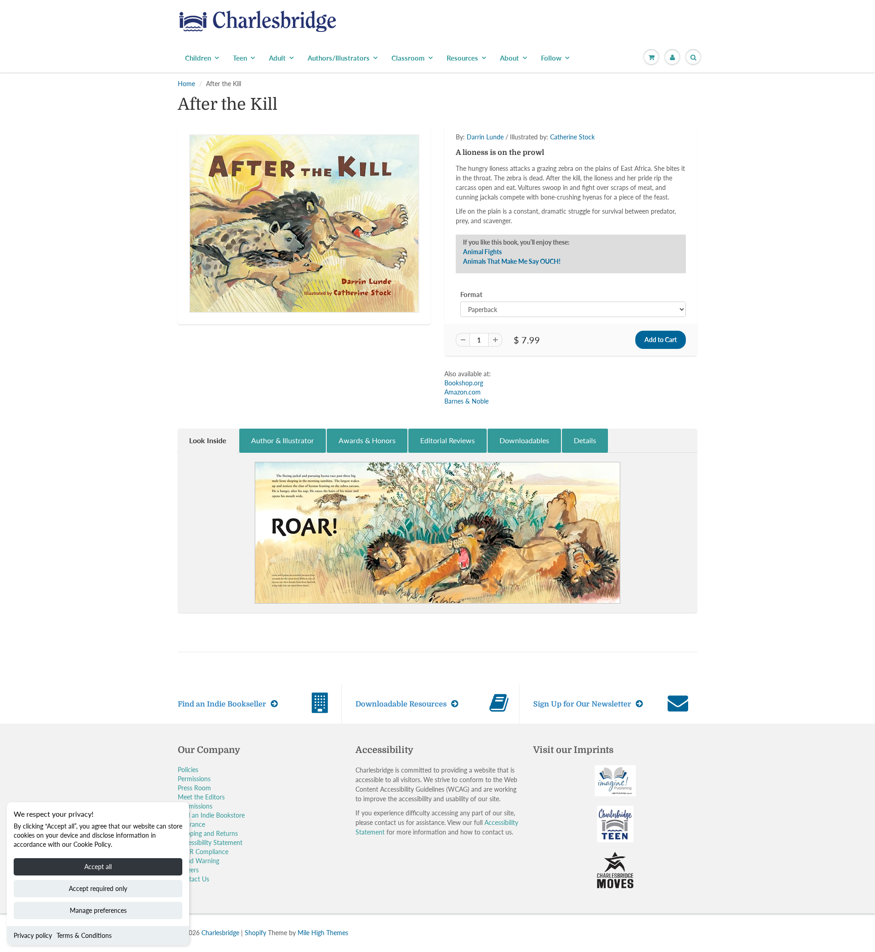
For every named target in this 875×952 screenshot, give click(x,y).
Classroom (408, 58)
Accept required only (98, 888)
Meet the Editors (201, 797)
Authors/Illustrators (339, 58)
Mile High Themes (323, 933)
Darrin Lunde (485, 137)
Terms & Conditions (84, 935)
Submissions (195, 806)
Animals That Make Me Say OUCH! (512, 261)
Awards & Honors (367, 440)
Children (198, 58)
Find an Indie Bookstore (211, 815)
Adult (277, 58)
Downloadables (524, 440)
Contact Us (193, 879)
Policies (188, 769)
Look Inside (207, 440)
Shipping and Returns (208, 833)
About (509, 58)
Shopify (255, 933)
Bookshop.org (463, 383)
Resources (462, 58)
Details (585, 440)
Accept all (98, 866)
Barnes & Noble (466, 401)
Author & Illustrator (282, 440)
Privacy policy (33, 935)
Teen (240, 58)
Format (471, 294)
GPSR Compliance (203, 851)
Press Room (194, 788)
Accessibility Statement (210, 842)
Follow (551, 58)
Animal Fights (482, 252)
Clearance (191, 824)
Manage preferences (98, 910)
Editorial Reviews (447, 440)
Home (186, 83)
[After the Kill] (304, 223)
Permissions (194, 779)
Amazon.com (462, 392)
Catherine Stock (572, 137)
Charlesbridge (220, 933)
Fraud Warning (198, 861)
